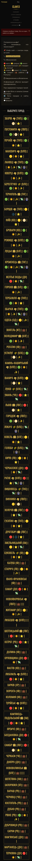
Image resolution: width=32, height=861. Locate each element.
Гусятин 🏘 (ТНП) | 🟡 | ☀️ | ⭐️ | (16, 523)
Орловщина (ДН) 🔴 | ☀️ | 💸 (16, 660)
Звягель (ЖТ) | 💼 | (16, 330)
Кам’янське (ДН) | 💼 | (16, 839)
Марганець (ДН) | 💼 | (16, 847)
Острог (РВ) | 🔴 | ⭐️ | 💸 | (16, 644)
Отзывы (16, 20)
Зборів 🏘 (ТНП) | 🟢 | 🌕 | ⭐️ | (16, 120)
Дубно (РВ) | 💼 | (16, 809)
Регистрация (4, 2)
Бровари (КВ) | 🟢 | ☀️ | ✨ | (16, 232)
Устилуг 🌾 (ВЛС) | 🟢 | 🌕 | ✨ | (16, 355)
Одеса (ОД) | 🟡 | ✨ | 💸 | (16, 322)
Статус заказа (16, 14)
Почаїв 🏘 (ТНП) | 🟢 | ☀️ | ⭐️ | (16, 142)
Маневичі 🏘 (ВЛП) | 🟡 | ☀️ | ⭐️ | (16, 153)
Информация (16, 22)
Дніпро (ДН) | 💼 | (16, 762)
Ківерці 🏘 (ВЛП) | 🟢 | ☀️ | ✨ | (16, 175)
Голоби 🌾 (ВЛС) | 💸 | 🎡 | (16, 450)
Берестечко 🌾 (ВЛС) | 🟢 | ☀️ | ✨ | (16, 186)
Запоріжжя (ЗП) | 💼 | (16, 785)
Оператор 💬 (16, 25)
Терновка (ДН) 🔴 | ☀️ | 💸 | (16, 855)
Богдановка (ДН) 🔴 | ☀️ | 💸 (16, 737)
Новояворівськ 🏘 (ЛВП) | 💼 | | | (16, 601)
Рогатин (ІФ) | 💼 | (16, 347)
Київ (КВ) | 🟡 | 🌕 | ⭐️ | (16, 222)
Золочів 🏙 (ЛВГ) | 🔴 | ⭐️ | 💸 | (16, 512)
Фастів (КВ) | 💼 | (16, 668)
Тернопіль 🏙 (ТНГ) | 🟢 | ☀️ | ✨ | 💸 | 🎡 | (16, 198)
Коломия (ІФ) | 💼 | (16, 697)
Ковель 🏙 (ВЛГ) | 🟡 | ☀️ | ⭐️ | (16, 439)
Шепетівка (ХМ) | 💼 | (16, 779)
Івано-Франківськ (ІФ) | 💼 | (16, 581)
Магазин (16, 12)
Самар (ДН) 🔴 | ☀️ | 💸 (16, 591)
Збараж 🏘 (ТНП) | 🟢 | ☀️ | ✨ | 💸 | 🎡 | (16, 311)
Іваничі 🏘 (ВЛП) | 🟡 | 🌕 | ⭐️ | (16, 380)
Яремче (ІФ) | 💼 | (16, 729)
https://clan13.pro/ (13, 56)
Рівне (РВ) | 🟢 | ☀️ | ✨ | (16, 817)
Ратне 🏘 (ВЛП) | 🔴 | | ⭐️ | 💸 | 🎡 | (16, 480)
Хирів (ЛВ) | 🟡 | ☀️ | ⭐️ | (16, 460)
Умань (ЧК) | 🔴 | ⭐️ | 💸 (16, 397)
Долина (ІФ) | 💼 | (16, 652)
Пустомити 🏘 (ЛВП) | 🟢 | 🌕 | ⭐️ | (16, 131)
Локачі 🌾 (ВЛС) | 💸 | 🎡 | (16, 429)
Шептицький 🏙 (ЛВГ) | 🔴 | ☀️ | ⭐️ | (16, 633)
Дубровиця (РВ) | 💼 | (16, 825)
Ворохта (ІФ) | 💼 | (16, 691)
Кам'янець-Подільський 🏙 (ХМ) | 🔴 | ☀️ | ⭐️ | (16, 718)
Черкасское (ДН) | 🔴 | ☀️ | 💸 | (16, 470)
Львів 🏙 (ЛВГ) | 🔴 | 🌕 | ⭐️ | (16, 407)
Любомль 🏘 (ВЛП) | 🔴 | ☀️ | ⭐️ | (16, 676)
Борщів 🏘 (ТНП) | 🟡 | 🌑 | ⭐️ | (16, 211)
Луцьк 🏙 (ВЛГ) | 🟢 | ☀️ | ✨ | (16, 253)
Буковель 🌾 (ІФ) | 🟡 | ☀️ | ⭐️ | (16, 555)
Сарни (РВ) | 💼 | (16, 831)
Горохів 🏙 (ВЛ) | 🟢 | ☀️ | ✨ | (16, 289)
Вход (18, 2)
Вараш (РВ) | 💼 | (16, 791)
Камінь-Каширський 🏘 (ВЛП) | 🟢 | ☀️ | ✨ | (16, 367)
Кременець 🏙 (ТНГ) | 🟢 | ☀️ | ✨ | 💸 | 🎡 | (16, 266)
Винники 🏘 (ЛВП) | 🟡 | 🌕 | (16, 501)
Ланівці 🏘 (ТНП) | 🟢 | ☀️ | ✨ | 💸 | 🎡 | (16, 164)
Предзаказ (16, 17)
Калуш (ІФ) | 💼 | (16, 563)
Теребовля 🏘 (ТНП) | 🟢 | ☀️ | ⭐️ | (16, 300)
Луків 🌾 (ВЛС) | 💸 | (16, 389)
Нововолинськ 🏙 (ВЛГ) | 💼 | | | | (16, 770)
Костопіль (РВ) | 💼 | (16, 803)
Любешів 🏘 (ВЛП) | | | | (16, 622)
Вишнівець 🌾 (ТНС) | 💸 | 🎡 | (16, 491)
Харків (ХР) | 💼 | (16, 685)
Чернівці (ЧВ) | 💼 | (16, 797)
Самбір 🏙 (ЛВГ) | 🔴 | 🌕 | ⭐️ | (16, 747)
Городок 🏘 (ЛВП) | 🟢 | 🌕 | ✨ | (16, 418)
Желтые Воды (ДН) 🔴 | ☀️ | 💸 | (16, 279)
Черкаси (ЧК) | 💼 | (16, 756)
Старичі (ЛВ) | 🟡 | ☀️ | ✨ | (16, 571)
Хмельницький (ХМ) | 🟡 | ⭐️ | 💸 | (16, 545)
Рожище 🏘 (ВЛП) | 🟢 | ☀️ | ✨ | (16, 242)
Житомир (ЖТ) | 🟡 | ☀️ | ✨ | (16, 612)
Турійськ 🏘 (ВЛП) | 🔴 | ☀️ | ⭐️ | (16, 705)
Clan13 (16, 7)
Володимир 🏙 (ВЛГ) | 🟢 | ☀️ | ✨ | (16, 338)
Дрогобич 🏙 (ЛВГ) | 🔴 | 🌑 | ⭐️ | (16, 534)
